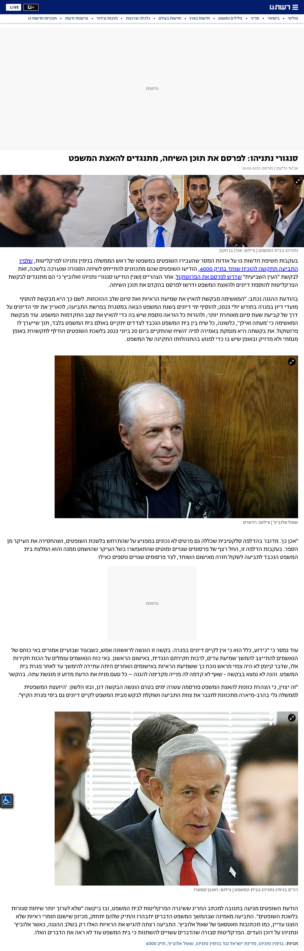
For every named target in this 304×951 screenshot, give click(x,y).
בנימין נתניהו (271, 944)
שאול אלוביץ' (181, 944)
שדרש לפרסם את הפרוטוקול (209, 277)
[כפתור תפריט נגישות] (6, 800)
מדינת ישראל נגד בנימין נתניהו (226, 944)
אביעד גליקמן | (285, 168)
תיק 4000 (155, 944)
